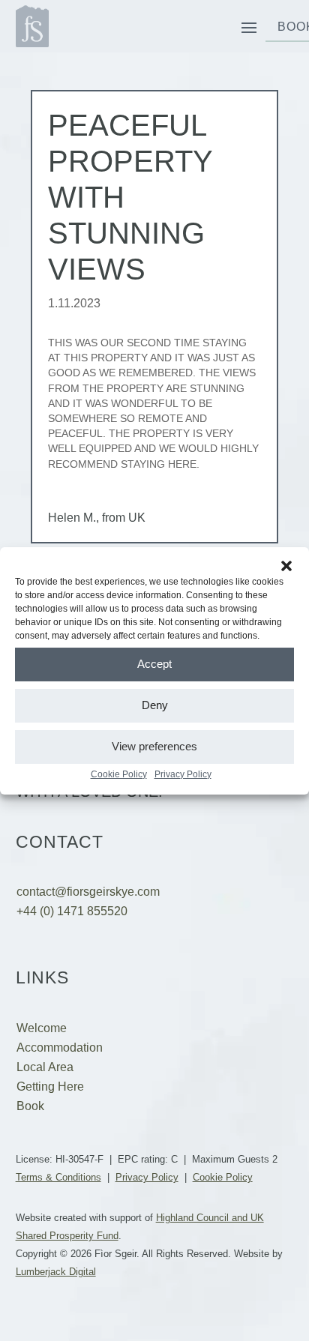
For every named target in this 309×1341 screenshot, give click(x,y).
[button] (286, 565)
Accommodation (59, 1047)
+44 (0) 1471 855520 (72, 911)
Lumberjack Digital (56, 1271)
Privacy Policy (183, 774)
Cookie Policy (119, 774)
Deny (155, 705)
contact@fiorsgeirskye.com (88, 891)
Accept (154, 663)
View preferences (154, 746)
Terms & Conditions (58, 1177)
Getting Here (50, 1086)
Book (30, 1106)
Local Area (45, 1067)
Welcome (41, 1028)
